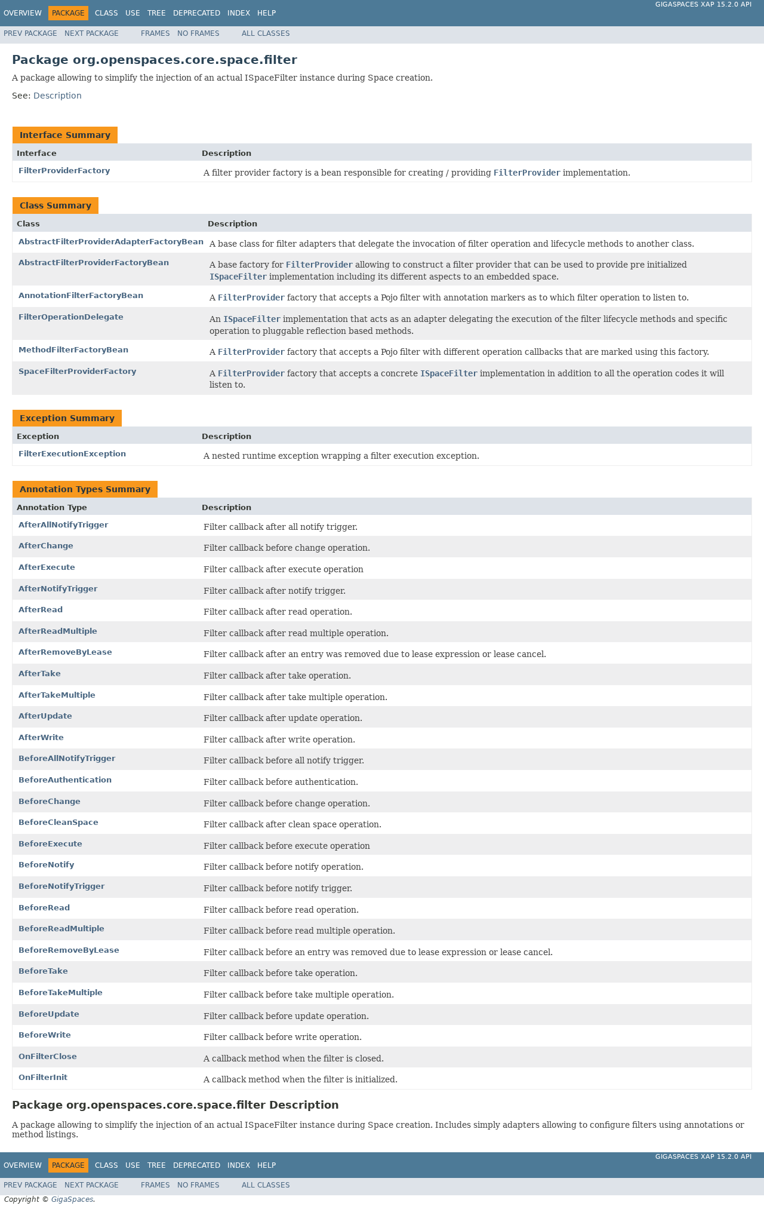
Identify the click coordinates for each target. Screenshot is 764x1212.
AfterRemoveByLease (65, 652)
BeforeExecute (50, 843)
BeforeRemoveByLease (69, 950)
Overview (23, 13)
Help (266, 13)
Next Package (91, 33)
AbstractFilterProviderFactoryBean (94, 262)
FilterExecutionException (72, 453)
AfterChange (46, 545)
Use (132, 13)
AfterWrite (41, 737)
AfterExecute (47, 567)
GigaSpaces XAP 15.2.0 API (703, 4)
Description (57, 95)
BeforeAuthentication (65, 779)
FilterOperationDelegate (71, 316)
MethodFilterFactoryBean (73, 349)
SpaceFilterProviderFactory (77, 371)
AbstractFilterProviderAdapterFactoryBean (111, 241)
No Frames (198, 33)
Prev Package (30, 33)
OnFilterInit (43, 1077)
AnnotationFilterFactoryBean (81, 295)
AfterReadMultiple (58, 631)
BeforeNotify (46, 864)
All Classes (266, 33)
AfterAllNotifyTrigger (63, 524)
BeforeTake (43, 970)
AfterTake (40, 673)
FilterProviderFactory (64, 170)
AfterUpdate (45, 715)
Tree (156, 13)
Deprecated (196, 13)
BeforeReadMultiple (61, 928)
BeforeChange (50, 801)
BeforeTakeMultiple (61, 992)
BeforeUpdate (49, 1014)
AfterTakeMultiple (57, 695)
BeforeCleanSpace (58, 822)
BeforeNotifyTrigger (61, 886)
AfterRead (41, 609)
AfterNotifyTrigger (58, 588)
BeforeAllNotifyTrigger (67, 758)
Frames (155, 33)
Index (238, 13)
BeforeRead (44, 907)
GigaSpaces (72, 1199)
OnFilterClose (48, 1056)
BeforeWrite (45, 1034)
